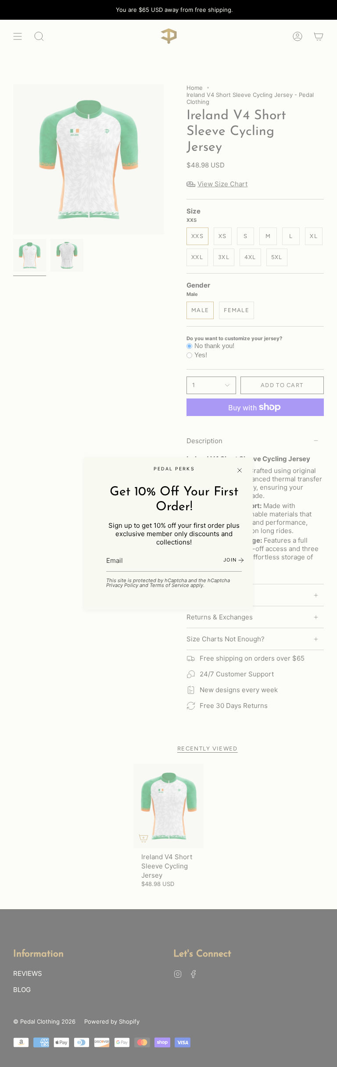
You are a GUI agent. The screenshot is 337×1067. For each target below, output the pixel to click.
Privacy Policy (122, 585)
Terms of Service (169, 585)
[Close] (239, 470)
